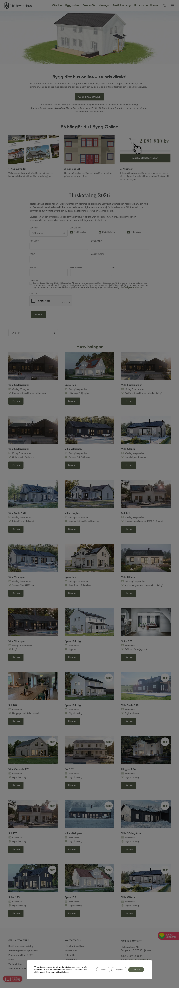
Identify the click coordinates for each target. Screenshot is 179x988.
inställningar (63, 972)
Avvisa (103, 970)
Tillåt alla (136, 970)
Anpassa (119, 970)
